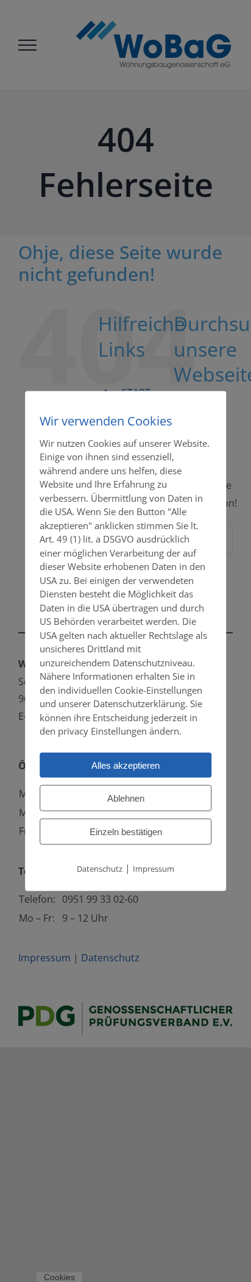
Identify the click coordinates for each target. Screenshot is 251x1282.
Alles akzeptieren (125, 765)
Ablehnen (125, 797)
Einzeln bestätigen (126, 831)
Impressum (153, 868)
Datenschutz (99, 868)
